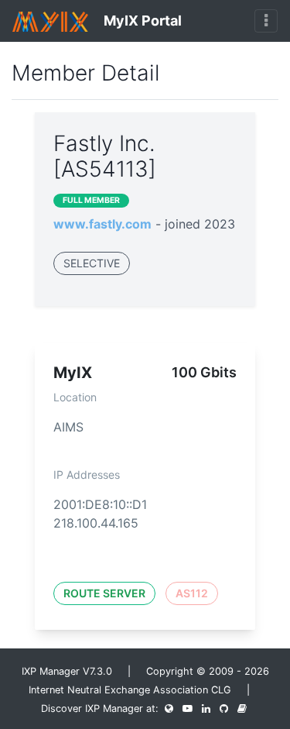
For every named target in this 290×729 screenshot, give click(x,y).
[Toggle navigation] (266, 21)
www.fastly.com (102, 224)
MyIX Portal (141, 20)
